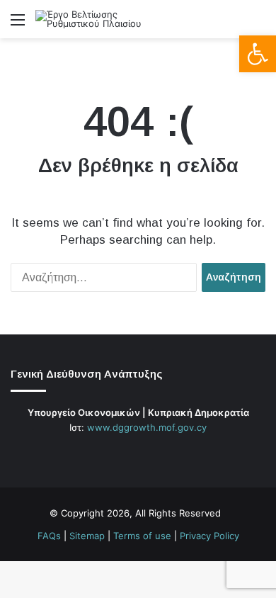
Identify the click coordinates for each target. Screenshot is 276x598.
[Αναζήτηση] (258, 24)
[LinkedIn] (146, 454)
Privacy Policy (209, 535)
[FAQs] (163, 454)
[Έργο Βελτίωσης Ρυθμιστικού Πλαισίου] (92, 19)
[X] (129, 454)
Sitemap (87, 535)
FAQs (49, 535)
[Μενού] (18, 24)
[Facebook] (112, 454)
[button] (257, 53)
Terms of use (142, 535)
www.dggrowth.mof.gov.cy (147, 427)
